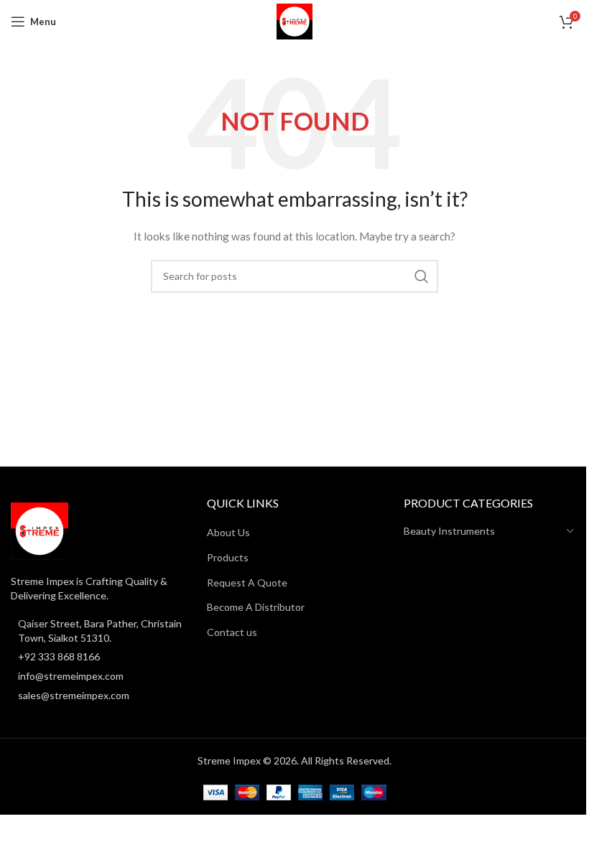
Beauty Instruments (449, 531)
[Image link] (39, 530)
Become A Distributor (256, 607)
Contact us (232, 632)
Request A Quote (247, 582)
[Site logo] (294, 20)
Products (228, 557)
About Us (228, 532)
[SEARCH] (421, 276)
